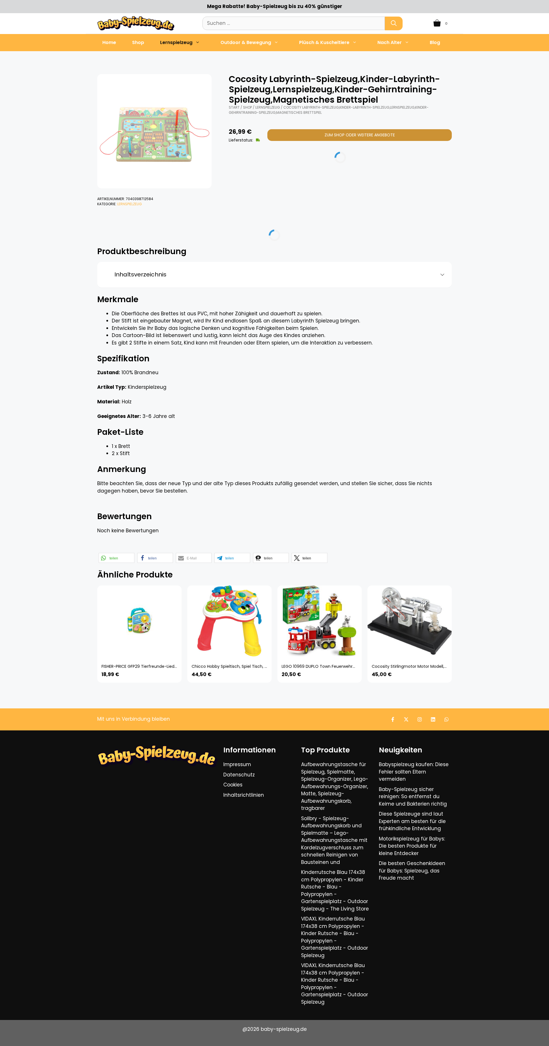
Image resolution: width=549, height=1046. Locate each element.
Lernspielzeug (176, 42)
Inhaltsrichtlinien (243, 795)
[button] (116, 558)
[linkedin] (433, 719)
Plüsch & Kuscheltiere (324, 42)
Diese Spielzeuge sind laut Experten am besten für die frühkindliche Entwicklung (412, 821)
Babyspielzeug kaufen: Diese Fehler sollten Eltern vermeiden (414, 771)
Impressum (237, 764)
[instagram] (419, 719)
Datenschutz (239, 774)
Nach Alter (389, 42)
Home (109, 42)
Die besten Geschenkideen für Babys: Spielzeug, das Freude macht (412, 870)
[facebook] (392, 719)
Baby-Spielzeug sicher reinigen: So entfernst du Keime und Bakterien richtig (413, 796)
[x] (406, 719)
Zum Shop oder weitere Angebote (360, 135)
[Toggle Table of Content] (440, 275)
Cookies (232, 784)
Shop (138, 42)
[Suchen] (394, 23)
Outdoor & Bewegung (245, 42)
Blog (435, 42)
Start (234, 107)
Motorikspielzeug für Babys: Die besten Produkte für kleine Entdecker (412, 846)
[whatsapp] (446, 719)
